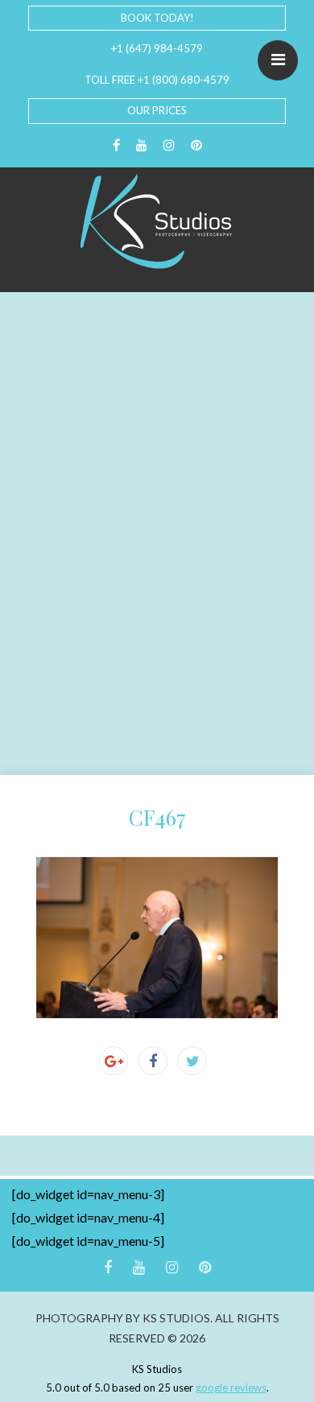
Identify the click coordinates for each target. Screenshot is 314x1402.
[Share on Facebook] (152, 1060)
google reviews (231, 1387)
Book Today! (157, 17)
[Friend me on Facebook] (116, 145)
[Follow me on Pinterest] (196, 145)
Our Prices (157, 110)
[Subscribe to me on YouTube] (141, 145)
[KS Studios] (157, 221)
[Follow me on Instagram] (169, 145)
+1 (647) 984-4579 (157, 48)
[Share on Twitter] (192, 1060)
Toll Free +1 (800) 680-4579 (157, 79)
